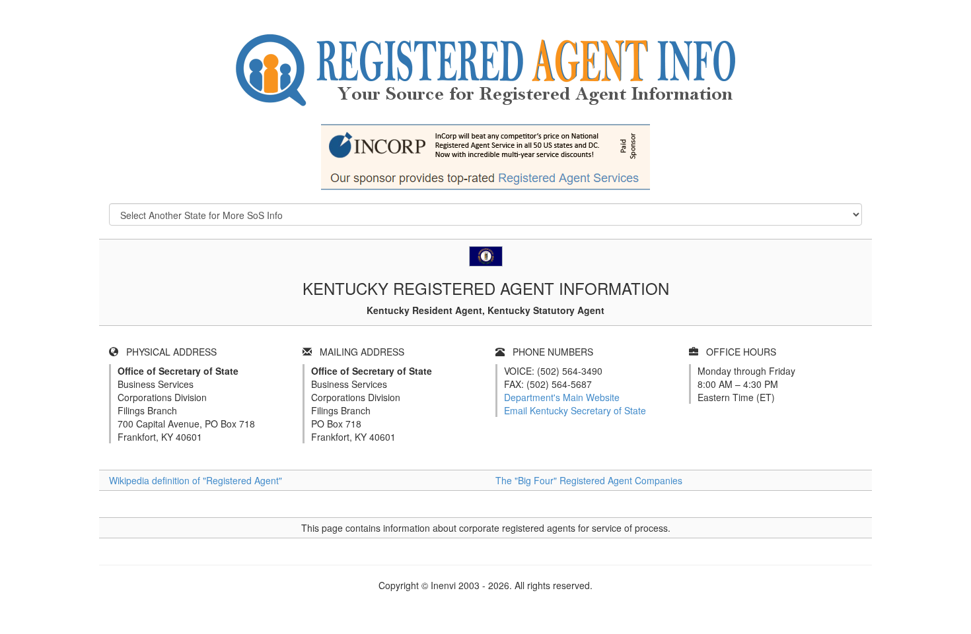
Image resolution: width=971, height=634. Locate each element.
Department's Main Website (562, 397)
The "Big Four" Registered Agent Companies (588, 480)
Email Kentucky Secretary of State (575, 410)
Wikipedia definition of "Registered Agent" (195, 480)
